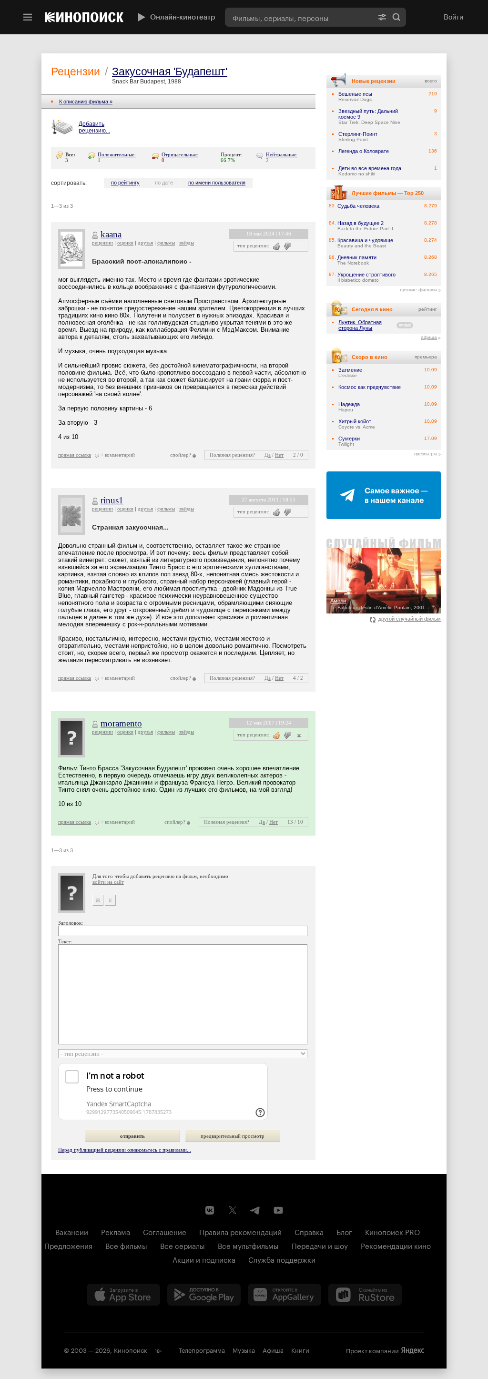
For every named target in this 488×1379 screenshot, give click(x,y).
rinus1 (112, 500)
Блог (344, 1231)
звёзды (186, 242)
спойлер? (180, 455)
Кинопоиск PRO (392, 1231)
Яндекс (412, 1350)
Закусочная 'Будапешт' (169, 71)
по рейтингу (125, 182)
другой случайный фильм (409, 619)
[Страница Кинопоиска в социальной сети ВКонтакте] (209, 1210)
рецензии (102, 242)
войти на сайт (108, 882)
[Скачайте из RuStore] (365, 1295)
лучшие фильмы (418, 289)
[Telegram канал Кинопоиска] (255, 1210)
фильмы (166, 242)
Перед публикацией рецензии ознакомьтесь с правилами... (124, 1150)
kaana (111, 234)
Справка (309, 1231)
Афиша (273, 1349)
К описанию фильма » (85, 101)
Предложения (68, 1245)
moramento (121, 723)
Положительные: (117, 154)
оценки (125, 242)
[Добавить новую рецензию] (63, 127)
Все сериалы (182, 1245)
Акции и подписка (204, 1259)
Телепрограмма (202, 1349)
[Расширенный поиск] (382, 17)
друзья (145, 242)
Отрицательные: (180, 154)
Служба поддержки (281, 1259)
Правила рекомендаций (240, 1231)
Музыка (244, 1349)
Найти (396, 17)
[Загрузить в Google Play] (204, 1295)
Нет (279, 455)
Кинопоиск (130, 1349)
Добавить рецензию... (94, 127)
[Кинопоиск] (84, 17)
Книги (300, 1349)
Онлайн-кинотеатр (182, 17)
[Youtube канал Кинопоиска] (278, 1210)
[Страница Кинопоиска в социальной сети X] (232, 1210)
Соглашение (164, 1231)
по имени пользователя (216, 182)
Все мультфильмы (248, 1245)
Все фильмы (126, 1245)
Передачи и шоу (320, 1245)
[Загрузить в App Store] (123, 1295)
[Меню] (27, 17)
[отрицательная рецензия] (287, 246)
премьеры (425, 453)
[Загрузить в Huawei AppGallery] (284, 1295)
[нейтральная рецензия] (298, 735)
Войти (453, 17)
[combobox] (299, 17)
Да (267, 455)
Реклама (115, 1231)
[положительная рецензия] (276, 246)
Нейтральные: (281, 154)
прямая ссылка (74, 455)
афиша (429, 337)
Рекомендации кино (396, 1245)
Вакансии (71, 1231)
